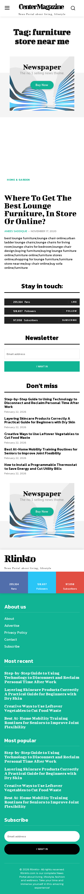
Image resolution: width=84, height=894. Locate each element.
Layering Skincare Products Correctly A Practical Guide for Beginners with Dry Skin (39, 420)
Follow (71, 311)
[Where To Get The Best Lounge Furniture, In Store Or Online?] (42, 154)
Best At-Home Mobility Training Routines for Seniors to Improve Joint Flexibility (41, 451)
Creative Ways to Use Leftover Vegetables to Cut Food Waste (41, 435)
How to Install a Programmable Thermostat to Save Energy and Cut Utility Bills (40, 466)
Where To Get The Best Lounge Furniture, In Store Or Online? (40, 209)
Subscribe (69, 320)
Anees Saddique (15, 231)
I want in (42, 366)
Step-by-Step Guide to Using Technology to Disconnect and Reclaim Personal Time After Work (41, 402)
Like (74, 301)
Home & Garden (18, 180)
